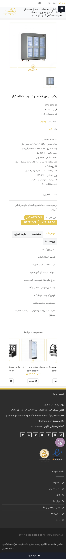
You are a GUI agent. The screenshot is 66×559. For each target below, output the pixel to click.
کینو (50, 129)
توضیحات (50, 233)
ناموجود (31, 381)
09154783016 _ (34, 218)
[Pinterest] (35, 435)
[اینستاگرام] (61, 435)
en (39, 3)
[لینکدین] (54, 435)
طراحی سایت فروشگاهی (52, 544)
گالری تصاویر (54, 489)
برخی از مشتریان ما (51, 507)
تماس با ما (55, 514)
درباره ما (56, 501)
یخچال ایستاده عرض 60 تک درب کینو (29, 367)
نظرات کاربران (20, 234)
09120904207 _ (48, 222)
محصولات (56, 483)
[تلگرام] (48, 435)
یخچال (43, 122)
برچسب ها (50, 242)
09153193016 (29, 222)
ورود (58, 520)
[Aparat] (42, 435)
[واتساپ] (29, 435)
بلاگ (58, 495)
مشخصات (36, 234)
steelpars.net (45, 421)
